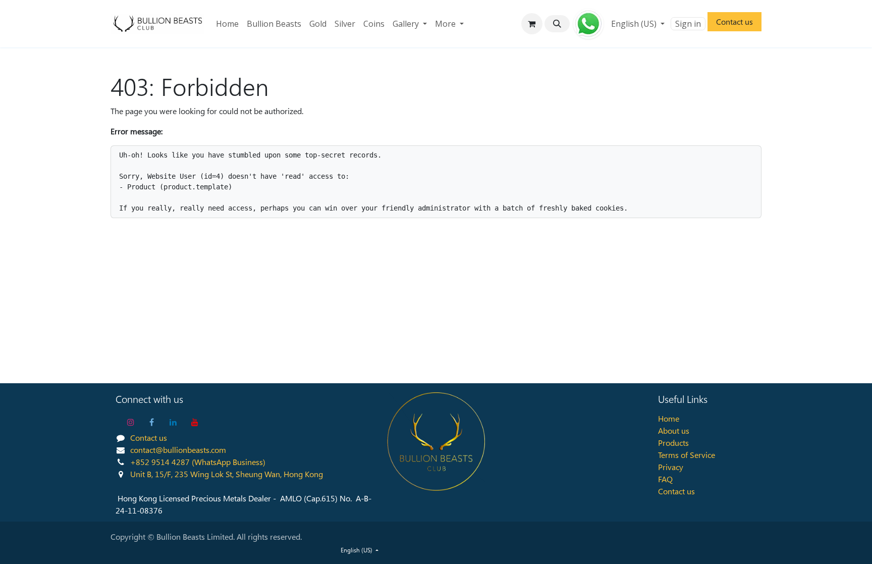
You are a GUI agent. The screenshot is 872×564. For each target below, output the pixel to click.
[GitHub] (588, 24)
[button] (557, 23)
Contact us (734, 21)
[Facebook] (152, 422)
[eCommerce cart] (531, 23)
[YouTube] (195, 422)
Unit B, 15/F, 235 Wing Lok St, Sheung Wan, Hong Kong (226, 474)
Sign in (688, 23)
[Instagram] (131, 422)
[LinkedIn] (173, 422)
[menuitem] (227, 24)
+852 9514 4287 (160, 461)
